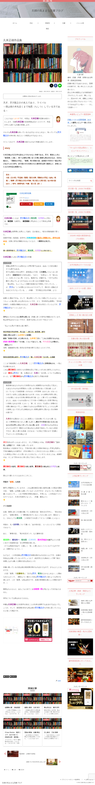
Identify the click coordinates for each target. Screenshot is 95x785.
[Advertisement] (32, 659)
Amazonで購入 (39, 204)
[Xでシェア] (51, 85)
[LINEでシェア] (60, 85)
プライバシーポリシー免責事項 (71, 779)
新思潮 (7, 676)
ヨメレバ (27, 197)
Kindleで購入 (49, 204)
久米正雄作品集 (25, 193)
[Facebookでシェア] (56, 85)
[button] (91, 181)
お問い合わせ (89, 779)
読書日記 (14, 676)
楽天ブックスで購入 (26, 204)
